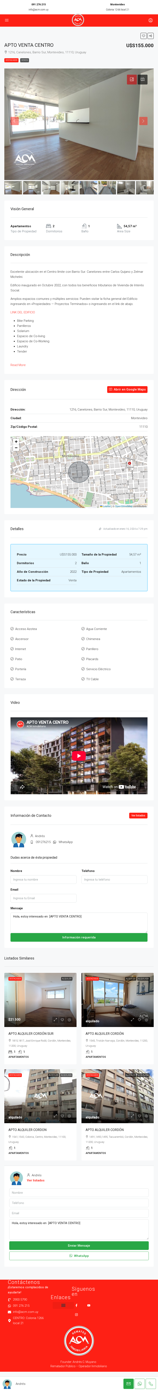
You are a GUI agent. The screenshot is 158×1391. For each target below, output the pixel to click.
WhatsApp (66, 842)
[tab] (132, 79)
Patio (18, 659)
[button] (144, 36)
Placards (92, 659)
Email (14, 889)
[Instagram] (76, 1314)
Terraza (20, 679)
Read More (18, 365)
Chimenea (93, 639)
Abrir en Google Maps (129, 389)
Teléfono (88, 871)
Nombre (16, 871)
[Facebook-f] (76, 1305)
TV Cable (92, 679)
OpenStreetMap (124, 506)
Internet (20, 649)
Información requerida (79, 937)
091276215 (43, 842)
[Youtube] (88, 1305)
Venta (24, 60)
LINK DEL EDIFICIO (22, 312)
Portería (20, 669)
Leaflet (106, 506)
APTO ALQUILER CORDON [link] (27, 1130)
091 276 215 (38, 4)
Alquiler (67, 979)
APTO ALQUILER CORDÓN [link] (105, 1034)
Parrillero (92, 649)
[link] (40, 1000)
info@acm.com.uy (39, 9)
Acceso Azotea (26, 629)
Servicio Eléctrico (98, 669)
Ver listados (138, 815)
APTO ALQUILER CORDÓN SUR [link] (30, 1034)
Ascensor (22, 639)
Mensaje (16, 908)
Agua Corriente (96, 629)
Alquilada (143, 979)
